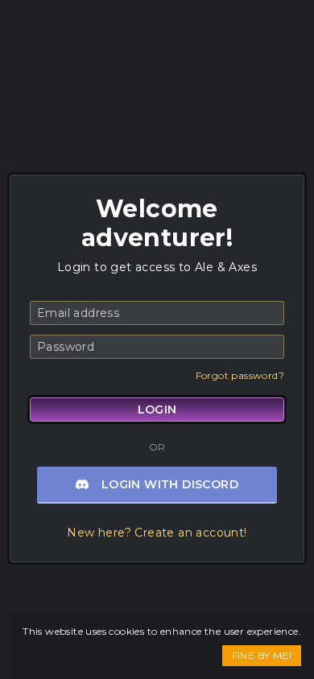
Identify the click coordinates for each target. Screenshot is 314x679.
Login (157, 409)
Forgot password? (240, 375)
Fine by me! (261, 655)
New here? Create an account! (156, 532)
